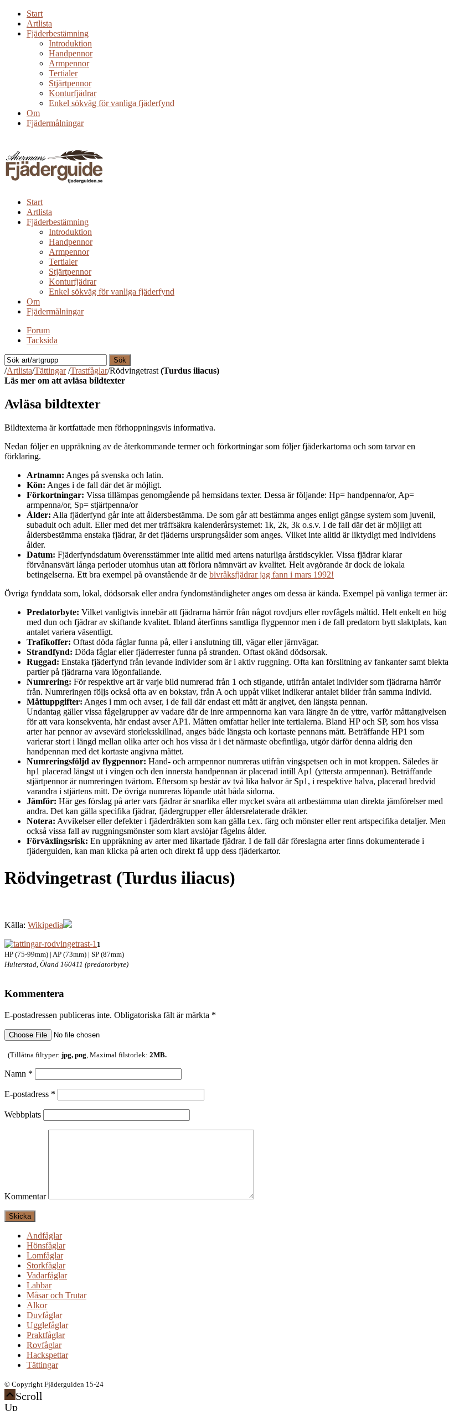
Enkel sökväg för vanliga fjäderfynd (111, 103)
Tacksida (42, 340)
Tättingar (50, 370)
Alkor (37, 1305)
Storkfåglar (46, 1265)
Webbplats (22, 1114)
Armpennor (69, 63)
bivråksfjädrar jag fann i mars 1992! (271, 574)
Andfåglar (44, 1235)
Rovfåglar (44, 1345)
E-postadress (29, 1094)
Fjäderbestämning (58, 33)
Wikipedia (45, 925)
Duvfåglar (44, 1315)
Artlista (39, 23)
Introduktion (70, 43)
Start (35, 13)
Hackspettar (47, 1355)
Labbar (39, 1285)
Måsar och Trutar (56, 1295)
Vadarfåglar (47, 1275)
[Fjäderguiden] (55, 183)
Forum (38, 330)
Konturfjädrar (72, 93)
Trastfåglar (88, 370)
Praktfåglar (46, 1335)
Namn (18, 1073)
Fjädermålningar (55, 123)
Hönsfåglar (46, 1245)
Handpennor (70, 53)
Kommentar (25, 1196)
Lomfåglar (45, 1255)
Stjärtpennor (70, 83)
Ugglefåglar (47, 1325)
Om (33, 113)
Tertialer (63, 73)
